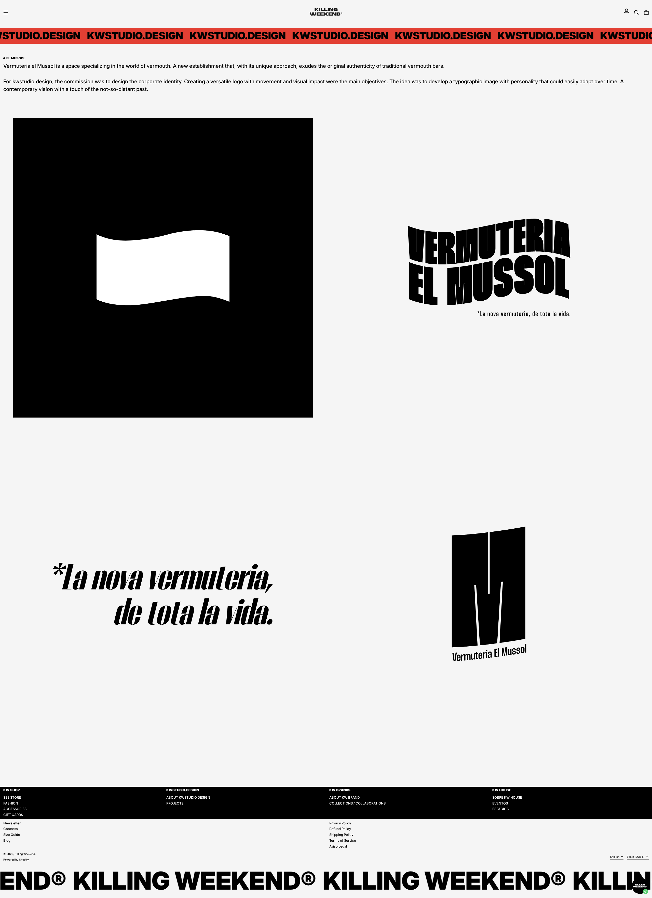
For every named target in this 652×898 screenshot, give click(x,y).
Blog (6, 840)
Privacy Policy (340, 823)
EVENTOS (500, 803)
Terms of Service (342, 840)
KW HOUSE (501, 790)
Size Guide (11, 835)
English (615, 857)
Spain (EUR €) (636, 857)
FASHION (10, 803)
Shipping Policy (341, 835)
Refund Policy (340, 829)
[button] (636, 12)
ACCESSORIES (14, 809)
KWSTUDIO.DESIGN (182, 790)
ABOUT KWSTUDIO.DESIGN (188, 797)
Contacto (10, 829)
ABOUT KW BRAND (344, 797)
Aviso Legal (338, 846)
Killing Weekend (25, 854)
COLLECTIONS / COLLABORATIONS (357, 803)
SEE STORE (12, 797)
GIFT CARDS (13, 815)
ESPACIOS (500, 809)
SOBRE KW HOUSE (507, 797)
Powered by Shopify (16, 859)
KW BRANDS (339, 790)
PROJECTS (174, 803)
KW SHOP (11, 790)
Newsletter (12, 823)
